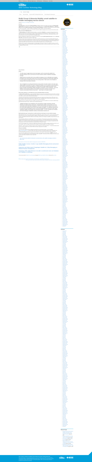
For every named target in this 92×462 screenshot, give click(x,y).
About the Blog (25, 14)
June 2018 (64, 324)
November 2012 (65, 388)
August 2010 (65, 213)
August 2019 (65, 110)
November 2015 (65, 153)
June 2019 (64, 112)
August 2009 (65, 225)
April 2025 (64, 246)
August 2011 (64, 202)
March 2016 (64, 149)
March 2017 (64, 138)
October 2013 (65, 177)
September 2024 (65, 52)
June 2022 (64, 78)
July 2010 (64, 214)
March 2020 (64, 304)
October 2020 (65, 97)
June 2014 (64, 169)
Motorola (47, 155)
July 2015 (64, 157)
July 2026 (64, 31)
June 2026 (64, 32)
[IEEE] (69, 4)
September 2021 (65, 287)
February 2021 (65, 93)
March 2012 (64, 195)
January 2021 (65, 94)
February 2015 (65, 162)
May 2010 (64, 216)
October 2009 (65, 223)
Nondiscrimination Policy (46, 456)
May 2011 (64, 405)
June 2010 (64, 215)
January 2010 (65, 220)
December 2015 (65, 152)
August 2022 (65, 76)
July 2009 (64, 426)
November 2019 (65, 107)
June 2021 (64, 89)
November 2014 (65, 365)
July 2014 (64, 369)
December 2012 (65, 387)
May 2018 (64, 325)
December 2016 (65, 141)
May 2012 (64, 193)
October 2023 (65, 263)
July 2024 (64, 54)
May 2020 (64, 102)
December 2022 (65, 72)
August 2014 (65, 368)
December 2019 (65, 307)
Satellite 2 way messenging (30, 155)
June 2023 (64, 66)
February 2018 (65, 328)
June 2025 (64, 244)
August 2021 (65, 87)
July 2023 (64, 266)
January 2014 (65, 174)
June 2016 (64, 347)
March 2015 (64, 161)
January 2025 (65, 48)
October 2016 (65, 143)
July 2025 (64, 243)
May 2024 (64, 56)
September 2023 (65, 264)
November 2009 (65, 222)
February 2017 (65, 139)
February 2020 (65, 305)
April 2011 (64, 406)
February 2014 (65, 173)
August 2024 (65, 53)
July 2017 (64, 134)
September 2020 (65, 98)
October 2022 (65, 74)
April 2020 (64, 303)
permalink (54, 155)
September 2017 (65, 132)
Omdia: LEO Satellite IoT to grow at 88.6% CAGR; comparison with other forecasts (68, 437)
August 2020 (65, 99)
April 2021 (64, 91)
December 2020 (65, 95)
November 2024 (65, 50)
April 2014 (64, 171)
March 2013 (64, 184)
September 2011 (65, 201)
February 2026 (65, 36)
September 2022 (65, 75)
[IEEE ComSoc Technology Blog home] (23, 4)
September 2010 (65, 212)
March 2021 (64, 92)
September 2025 (65, 41)
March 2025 (64, 46)
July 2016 (64, 346)
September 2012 (65, 189)
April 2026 (64, 34)
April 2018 (64, 326)
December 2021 (65, 284)
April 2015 (64, 160)
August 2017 (65, 133)
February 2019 (65, 116)
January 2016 (65, 151)
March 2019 (64, 115)
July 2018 (64, 123)
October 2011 (65, 200)
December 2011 (65, 198)
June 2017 (64, 135)
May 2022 (64, 79)
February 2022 (65, 82)
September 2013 (65, 178)
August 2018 (65, 122)
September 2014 (65, 367)
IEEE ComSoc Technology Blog (30, 7)
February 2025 (65, 47)
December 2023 (65, 61)
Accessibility (30, 456)
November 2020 (65, 96)
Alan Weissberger (31, 22)
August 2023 (65, 265)
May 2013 (64, 182)
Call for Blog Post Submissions (49, 14)
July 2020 (64, 100)
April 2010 (64, 217)
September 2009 (65, 224)
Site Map (26, 456)
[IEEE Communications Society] (62, 458)
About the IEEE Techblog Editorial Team (36, 14)
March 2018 (64, 327)
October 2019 (65, 108)
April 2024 (64, 57)
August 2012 (65, 190)
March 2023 (64, 69)
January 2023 (65, 71)
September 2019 (65, 109)
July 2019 (64, 111)
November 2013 (65, 176)
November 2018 (65, 119)
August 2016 (65, 345)
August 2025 (65, 242)
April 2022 (64, 80)
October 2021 (65, 286)
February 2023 (65, 70)
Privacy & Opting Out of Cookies (37, 456)
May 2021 (64, 90)
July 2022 (64, 77)
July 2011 (64, 203)
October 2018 (65, 120)
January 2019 (65, 117)
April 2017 (64, 137)
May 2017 (64, 136)
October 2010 (65, 211)
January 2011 (65, 409)
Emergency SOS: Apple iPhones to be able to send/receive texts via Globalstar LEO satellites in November (39, 151)
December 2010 (65, 410)
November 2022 (65, 73)
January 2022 (65, 283)
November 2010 (65, 210)
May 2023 (64, 67)
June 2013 (64, 181)
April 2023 (64, 68)
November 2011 (65, 199)
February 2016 (65, 150)
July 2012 (64, 191)
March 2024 (64, 58)
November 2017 (65, 130)
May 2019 (64, 113)
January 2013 (65, 386)
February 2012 (65, 196)
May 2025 (64, 245)
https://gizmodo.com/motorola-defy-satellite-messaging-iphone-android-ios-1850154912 (32, 141)
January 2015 (65, 163)
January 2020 (65, 306)
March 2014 (64, 172)
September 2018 (65, 121)
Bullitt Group (40, 155)
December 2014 (65, 164)
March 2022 (64, 81)
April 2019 (64, 114)
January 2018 (65, 128)
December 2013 (65, 175)
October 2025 (65, 40)
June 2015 (64, 158)
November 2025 (65, 39)
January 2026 (65, 37)
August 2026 (65, 30)
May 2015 (64, 159)
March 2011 (64, 407)
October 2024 (65, 51)
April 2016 (64, 148)
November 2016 (65, 142)
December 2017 (65, 129)
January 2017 (65, 140)
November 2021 (65, 285)
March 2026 (64, 35)
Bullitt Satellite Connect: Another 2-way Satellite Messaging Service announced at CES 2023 (39, 144)
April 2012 (64, 194)
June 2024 (64, 55)
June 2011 (64, 204)
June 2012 (64, 192)
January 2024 (65, 60)
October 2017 (65, 131)
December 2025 (65, 38)
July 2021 (64, 88)
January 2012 (65, 197)
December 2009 (65, 221)
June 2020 (64, 101)
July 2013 (64, 180)
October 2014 (65, 366)
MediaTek (43, 155)
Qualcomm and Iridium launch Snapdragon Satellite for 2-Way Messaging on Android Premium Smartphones (38, 148)
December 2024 (65, 49)
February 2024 (65, 59)
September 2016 (65, 344)
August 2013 (65, 179)
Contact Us (22, 456)
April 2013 (64, 183)
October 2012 (65, 389)
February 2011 (65, 408)
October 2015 (65, 154)
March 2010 (64, 218)
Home (20, 14)
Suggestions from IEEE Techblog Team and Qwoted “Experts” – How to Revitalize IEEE (68, 445)
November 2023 (65, 262)
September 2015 (65, 155)
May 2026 (64, 33)
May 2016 (64, 348)
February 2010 (65, 219)
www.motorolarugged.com (24, 130)
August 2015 (65, 156)
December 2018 (65, 118)
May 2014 (64, 170)
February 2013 (65, 385)
